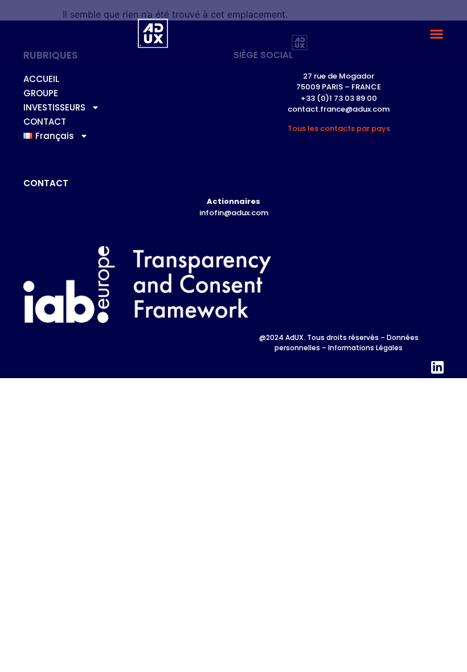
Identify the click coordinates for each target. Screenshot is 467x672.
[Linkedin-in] (437, 367)
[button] (437, 33)
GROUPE (40, 93)
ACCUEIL (41, 79)
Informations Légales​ (365, 348)
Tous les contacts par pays (339, 128)
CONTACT (44, 122)
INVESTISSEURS (54, 107)
